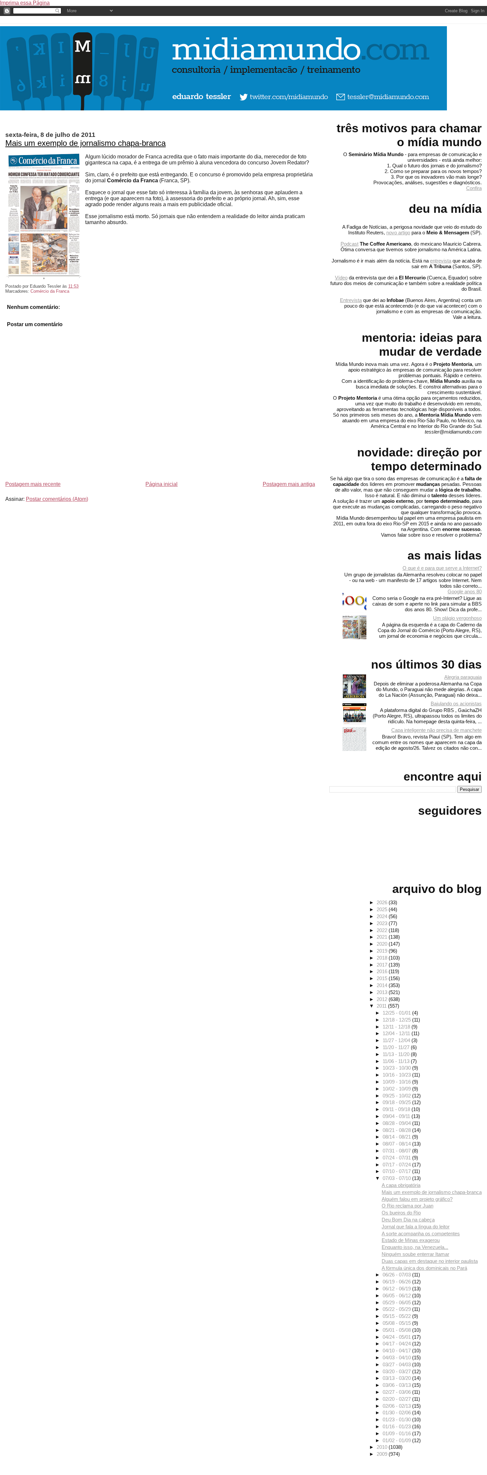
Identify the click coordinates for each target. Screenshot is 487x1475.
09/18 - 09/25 (397, 1102)
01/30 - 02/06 (397, 1412)
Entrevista (351, 300)
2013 (383, 992)
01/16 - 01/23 (397, 1426)
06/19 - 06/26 (397, 1281)
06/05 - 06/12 (397, 1295)
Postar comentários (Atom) (57, 499)
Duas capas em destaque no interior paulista (430, 1261)
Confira (474, 188)
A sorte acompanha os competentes (421, 1233)
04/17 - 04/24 (397, 1343)
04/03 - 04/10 (397, 1357)
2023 (383, 923)
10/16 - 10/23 (397, 1075)
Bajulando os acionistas (456, 703)
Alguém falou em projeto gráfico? (417, 1199)
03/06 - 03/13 (397, 1385)
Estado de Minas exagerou (411, 1240)
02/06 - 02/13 (397, 1406)
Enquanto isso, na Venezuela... (415, 1247)
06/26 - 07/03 (397, 1274)
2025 (383, 909)
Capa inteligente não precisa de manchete (436, 730)
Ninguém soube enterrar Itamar (415, 1254)
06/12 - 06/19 (397, 1288)
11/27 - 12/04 (397, 1040)
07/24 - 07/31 (397, 1157)
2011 (382, 1006)
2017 (383, 965)
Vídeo (341, 277)
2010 (383, 1447)
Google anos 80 (465, 591)
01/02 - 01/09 (397, 1440)
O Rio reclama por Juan (407, 1206)
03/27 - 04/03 (397, 1364)
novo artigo (398, 232)
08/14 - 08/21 (397, 1137)
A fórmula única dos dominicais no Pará (424, 1268)
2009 (383, 1454)
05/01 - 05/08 (397, 1330)
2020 (383, 944)
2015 (383, 978)
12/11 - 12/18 (397, 1027)
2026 (383, 902)
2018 (383, 958)
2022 (383, 930)
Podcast (349, 244)
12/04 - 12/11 (397, 1033)
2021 (383, 937)
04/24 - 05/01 (397, 1337)
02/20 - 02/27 (397, 1399)
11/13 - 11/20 (397, 1054)
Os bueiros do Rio (401, 1212)
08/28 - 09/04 (397, 1123)
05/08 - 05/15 (397, 1323)
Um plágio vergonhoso (457, 618)
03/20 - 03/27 (397, 1371)
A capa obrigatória (401, 1185)
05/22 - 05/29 (397, 1309)
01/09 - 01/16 (397, 1433)
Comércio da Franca (49, 291)
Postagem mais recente (33, 484)
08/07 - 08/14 (397, 1144)
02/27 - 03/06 (397, 1392)
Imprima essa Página (25, 3)
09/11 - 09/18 (397, 1109)
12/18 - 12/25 (397, 1020)
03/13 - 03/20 (397, 1378)
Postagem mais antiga (289, 484)
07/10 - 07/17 (397, 1171)
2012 (383, 999)
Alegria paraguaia (463, 677)
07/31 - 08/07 (397, 1150)
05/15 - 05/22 (397, 1316)
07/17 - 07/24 (397, 1164)
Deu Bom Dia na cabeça (408, 1219)
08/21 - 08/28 (397, 1130)
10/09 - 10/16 (397, 1082)
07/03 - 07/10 (397, 1178)
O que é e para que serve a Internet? (442, 568)
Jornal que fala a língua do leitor (416, 1226)
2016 (383, 971)
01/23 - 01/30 (397, 1419)
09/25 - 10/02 (397, 1095)
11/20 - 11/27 (397, 1047)
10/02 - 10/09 (397, 1089)
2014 (383, 985)
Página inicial (161, 484)
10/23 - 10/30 (397, 1068)
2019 (383, 951)
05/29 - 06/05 (397, 1302)
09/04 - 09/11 (397, 1116)
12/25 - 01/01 (397, 1013)
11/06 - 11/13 (397, 1061)
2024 (383, 916)
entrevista (440, 261)
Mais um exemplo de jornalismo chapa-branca (85, 143)
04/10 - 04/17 (397, 1350)
